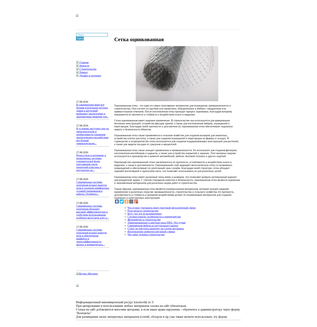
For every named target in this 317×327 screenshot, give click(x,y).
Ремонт (83, 72)
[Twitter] (122, 202)
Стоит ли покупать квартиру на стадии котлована (155, 228)
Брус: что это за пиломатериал (144, 213)
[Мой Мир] (131, 202)
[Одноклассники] (126, 202)
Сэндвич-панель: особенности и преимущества (154, 216)
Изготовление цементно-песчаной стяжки (151, 231)
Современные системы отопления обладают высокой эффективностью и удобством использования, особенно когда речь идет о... (92, 211)
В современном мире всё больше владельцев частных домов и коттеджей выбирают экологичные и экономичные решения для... (92, 110)
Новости (84, 65)
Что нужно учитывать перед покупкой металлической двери (161, 207)
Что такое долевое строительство (146, 234)
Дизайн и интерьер (90, 75)
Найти (80, 38)
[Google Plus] (136, 202)
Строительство (87, 69)
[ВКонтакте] (117, 202)
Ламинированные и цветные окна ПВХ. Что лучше (156, 222)
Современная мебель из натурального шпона (152, 225)
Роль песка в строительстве (142, 210)
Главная (83, 62)
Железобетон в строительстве (144, 219)
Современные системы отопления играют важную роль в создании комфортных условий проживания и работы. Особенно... (92, 188)
